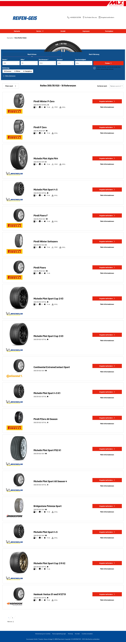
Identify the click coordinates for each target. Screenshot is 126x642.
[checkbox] (7, 71)
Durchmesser (44, 59)
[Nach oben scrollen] (121, 638)
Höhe (23, 59)
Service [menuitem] (39, 31)
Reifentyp (5, 68)
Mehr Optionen (10, 76)
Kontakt (77, 634)
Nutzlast (60, 59)
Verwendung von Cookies (42, 634)
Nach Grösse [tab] (32, 54)
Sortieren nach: (102, 86)
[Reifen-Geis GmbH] (24, 18)
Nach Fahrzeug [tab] (94, 54)
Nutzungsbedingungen (59, 634)
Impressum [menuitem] (86, 31)
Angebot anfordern (106, 101)
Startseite (10, 38)
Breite (4, 59)
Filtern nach (9, 86)
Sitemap (70, 634)
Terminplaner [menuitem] (109, 31)
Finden (107, 63)
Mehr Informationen (107, 107)
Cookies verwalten (87, 634)
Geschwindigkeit (80, 59)
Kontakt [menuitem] (63, 31)
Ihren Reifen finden (21, 38)
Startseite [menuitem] (17, 31)
